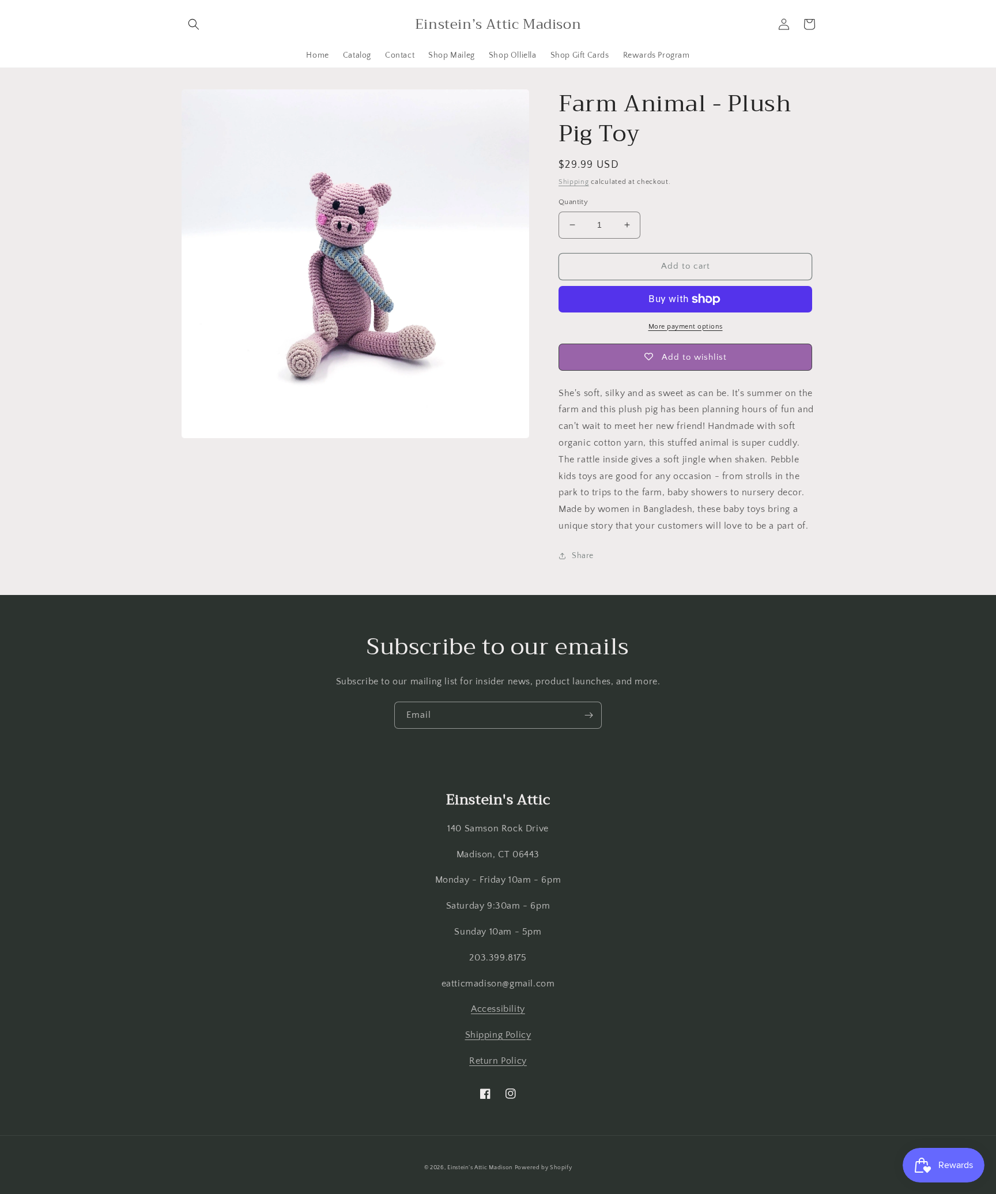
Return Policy (498, 1061)
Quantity (573, 202)
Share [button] (583, 555)
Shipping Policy (498, 1035)
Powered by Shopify (543, 1168)
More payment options (685, 326)
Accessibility (498, 1009)
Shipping (574, 182)
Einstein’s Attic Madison (479, 1168)
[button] (193, 24)
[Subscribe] (588, 715)
